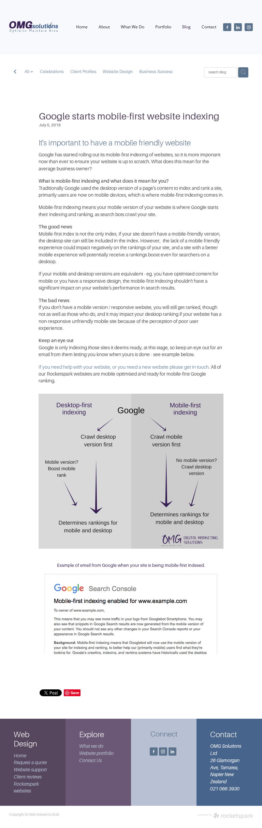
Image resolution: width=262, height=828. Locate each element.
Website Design (118, 71)
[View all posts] (15, 72)
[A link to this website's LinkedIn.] (238, 27)
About (104, 27)
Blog (186, 27)
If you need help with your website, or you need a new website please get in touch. (124, 367)
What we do (91, 746)
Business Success (156, 71)
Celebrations (52, 71)
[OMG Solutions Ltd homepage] (33, 27)
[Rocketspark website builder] (225, 816)
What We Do (132, 27)
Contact (209, 27)
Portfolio (163, 27)
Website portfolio (96, 753)
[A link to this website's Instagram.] (249, 27)
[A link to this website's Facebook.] (227, 27)
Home (82, 27)
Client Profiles (83, 71)
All (27, 71)
